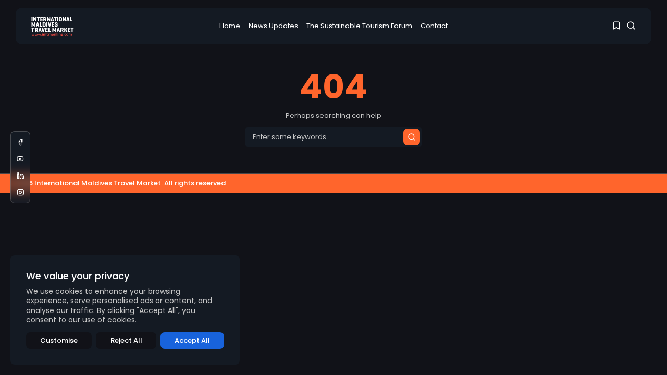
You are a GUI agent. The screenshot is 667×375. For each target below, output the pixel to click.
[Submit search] (411, 137)
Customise (59, 340)
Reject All (126, 340)
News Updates (273, 26)
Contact (434, 26)
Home (229, 26)
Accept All (192, 340)
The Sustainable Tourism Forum (359, 26)
